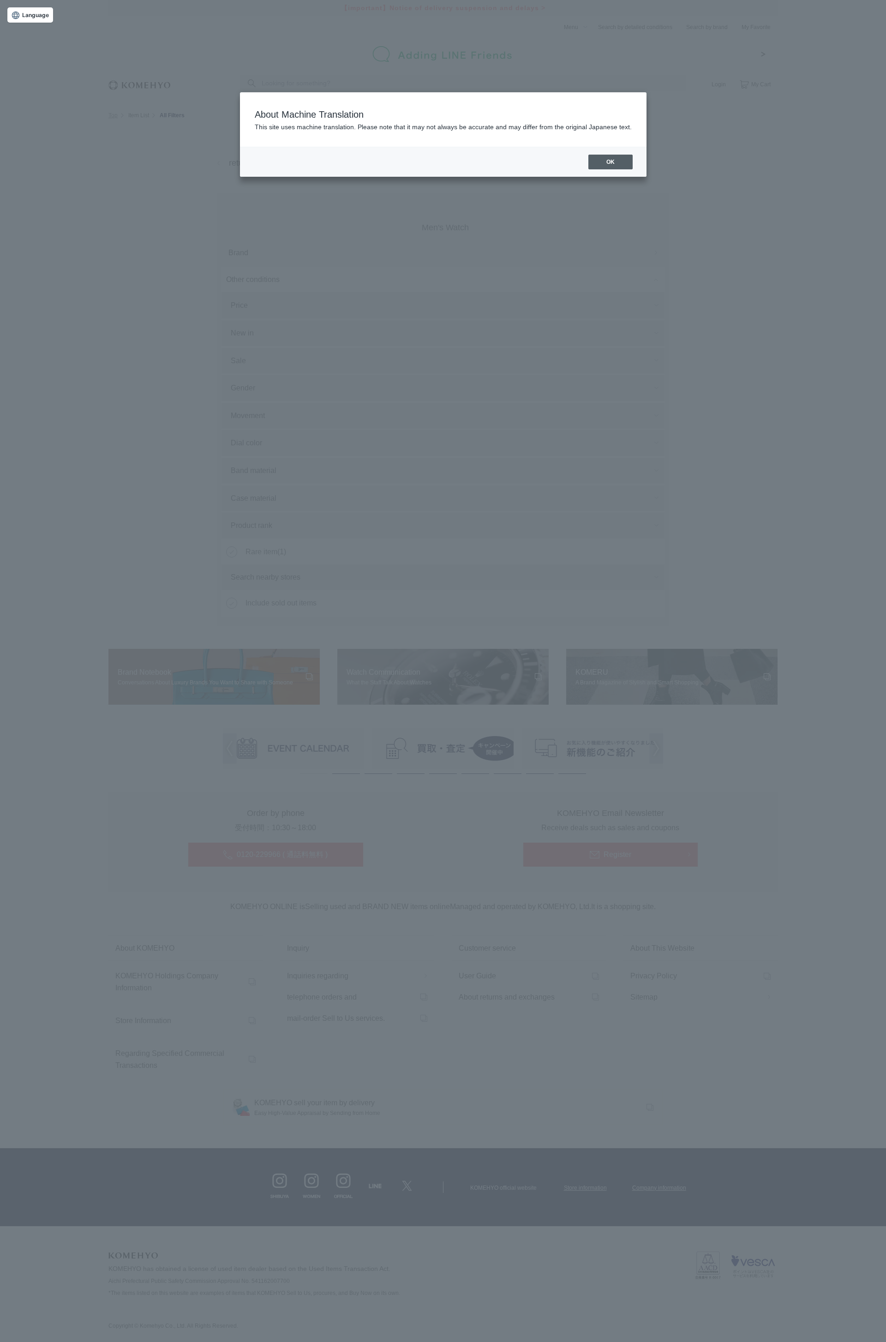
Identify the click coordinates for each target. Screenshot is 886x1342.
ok (610, 162)
